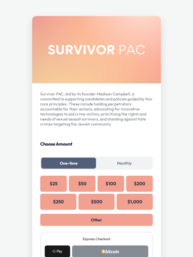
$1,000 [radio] (134, 202)
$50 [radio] (82, 183)
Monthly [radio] (124, 163)
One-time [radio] (69, 163)
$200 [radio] (139, 183)
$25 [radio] (54, 183)
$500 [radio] (96, 202)
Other (96, 219)
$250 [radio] (58, 202)
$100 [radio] (111, 183)
